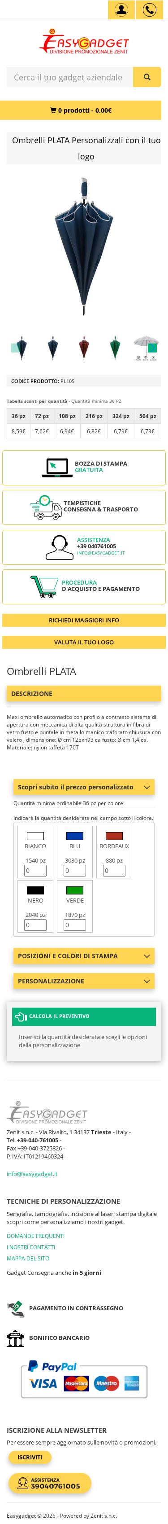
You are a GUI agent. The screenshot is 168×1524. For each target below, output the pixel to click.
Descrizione (31, 693)
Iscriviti (30, 1457)
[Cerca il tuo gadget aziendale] (147, 77)
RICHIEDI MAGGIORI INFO (84, 620)
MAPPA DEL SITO (28, 1258)
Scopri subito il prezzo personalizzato (76, 787)
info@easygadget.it (101, 553)
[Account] (121, 9)
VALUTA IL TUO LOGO (84, 642)
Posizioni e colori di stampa (68, 955)
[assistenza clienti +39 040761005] (149, 9)
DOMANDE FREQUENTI (36, 1236)
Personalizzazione (51, 981)
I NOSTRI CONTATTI (31, 1247)
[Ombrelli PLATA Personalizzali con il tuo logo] (22, 348)
